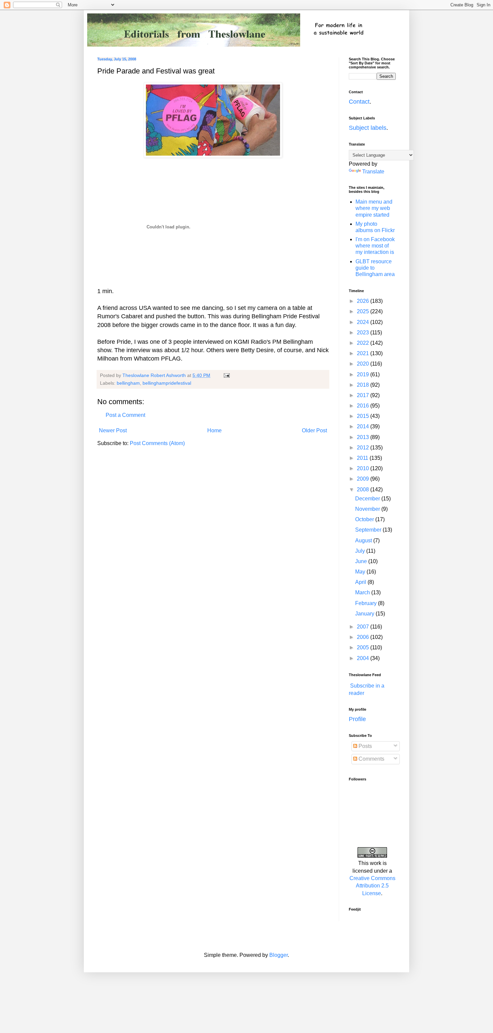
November (368, 509)
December (368, 498)
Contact (359, 101)
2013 (363, 437)
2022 (363, 343)
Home (214, 430)
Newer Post (113, 430)
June (361, 561)
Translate (373, 171)
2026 (363, 301)
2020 (363, 364)
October (365, 519)
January (365, 613)
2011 (363, 458)
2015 (363, 416)
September (369, 530)
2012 (363, 447)
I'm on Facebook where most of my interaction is (375, 245)
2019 (363, 374)
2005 (363, 647)
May (361, 572)
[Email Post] (226, 375)
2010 (363, 468)
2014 (363, 426)
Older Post (314, 430)
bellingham (128, 383)
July (360, 551)
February (366, 603)
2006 (363, 637)
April (361, 582)
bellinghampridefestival (167, 383)
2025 (363, 311)
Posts (364, 746)
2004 (363, 658)
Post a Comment (125, 415)
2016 (363, 406)
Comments (370, 759)
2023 (363, 332)
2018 (363, 385)
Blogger (278, 955)
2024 (363, 322)
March (363, 592)
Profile (357, 719)
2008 (363, 489)
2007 (363, 627)
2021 (363, 353)
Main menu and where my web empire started (373, 208)
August (364, 540)
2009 (363, 479)
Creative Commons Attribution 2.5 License (372, 885)
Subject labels (367, 127)
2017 (363, 395)
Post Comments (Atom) (157, 443)
